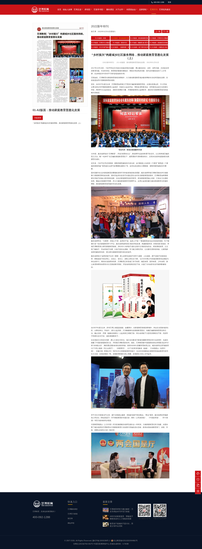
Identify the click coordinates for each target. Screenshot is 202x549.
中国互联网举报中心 (101, 544)
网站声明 (71, 523)
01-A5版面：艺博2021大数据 (100, 43)
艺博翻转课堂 (73, 509)
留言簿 (70, 518)
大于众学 (119, 9)
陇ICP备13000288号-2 (101, 541)
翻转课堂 (110, 9)
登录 (169, 2)
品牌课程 (143, 9)
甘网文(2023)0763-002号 (83, 544)
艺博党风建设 (164, 9)
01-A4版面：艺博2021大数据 (158, 38)
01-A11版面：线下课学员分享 (139, 47)
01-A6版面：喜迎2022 (120, 43)
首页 (59, 9)
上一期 (157, 31)
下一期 (165, 31)
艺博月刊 (153, 9)
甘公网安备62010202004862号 (125, 541)
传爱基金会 (131, 9)
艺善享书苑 (98, 9)
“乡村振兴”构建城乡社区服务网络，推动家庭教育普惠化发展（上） (57, 123)
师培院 (87, 9)
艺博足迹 (77, 9)
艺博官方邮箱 (73, 514)
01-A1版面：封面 (100, 38)
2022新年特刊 (100, 26)
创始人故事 (67, 9)
